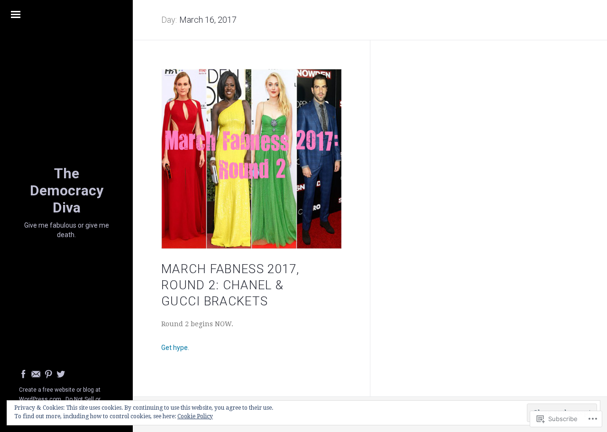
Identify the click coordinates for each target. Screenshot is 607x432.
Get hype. (175, 347)
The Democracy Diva (66, 190)
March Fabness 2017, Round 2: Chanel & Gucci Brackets (230, 285)
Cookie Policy (195, 416)
